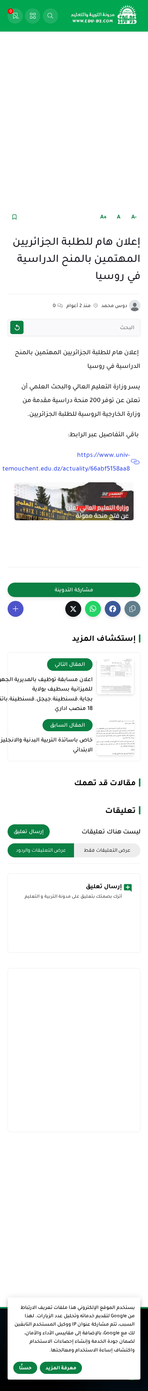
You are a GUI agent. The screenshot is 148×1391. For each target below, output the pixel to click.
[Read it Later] (14, 216)
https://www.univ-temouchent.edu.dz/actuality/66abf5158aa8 (66, 462)
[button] (113, 609)
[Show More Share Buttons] (16, 609)
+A (103, 217)
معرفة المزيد (61, 1367)
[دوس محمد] (134, 305)
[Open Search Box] (50, 16)
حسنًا (25, 1367)
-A (134, 217)
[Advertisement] (74, 121)
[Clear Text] (17, 327)
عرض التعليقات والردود (41, 850)
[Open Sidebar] (32, 16)
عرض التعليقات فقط (107, 850)
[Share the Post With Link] (132, 609)
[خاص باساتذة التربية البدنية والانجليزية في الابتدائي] (115, 737)
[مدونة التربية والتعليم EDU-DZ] (104, 16)
